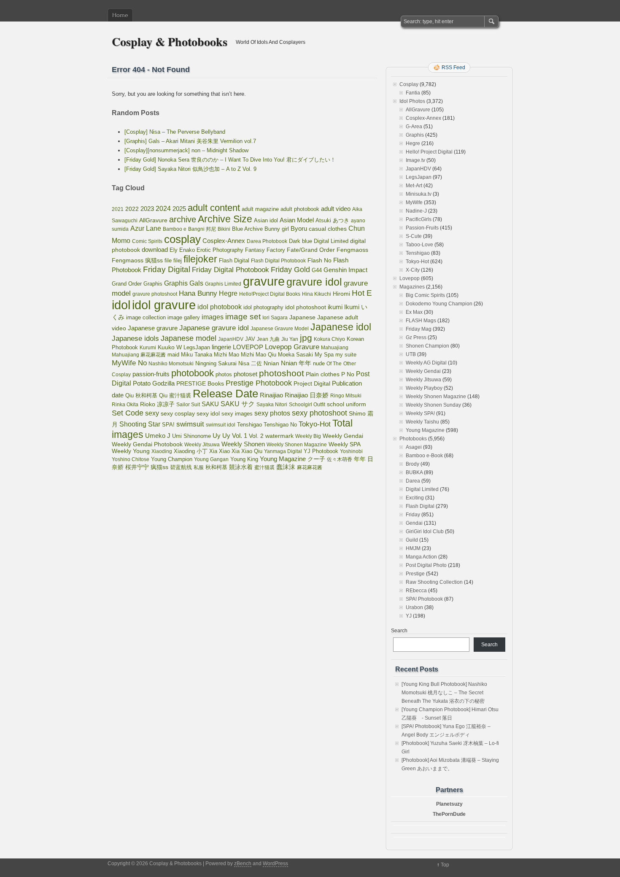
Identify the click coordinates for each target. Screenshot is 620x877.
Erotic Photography (220, 250)
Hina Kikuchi (316, 294)
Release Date (225, 393)
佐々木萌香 (339, 459)
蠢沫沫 (285, 467)
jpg (306, 338)
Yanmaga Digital (283, 451)
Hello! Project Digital (429, 152)
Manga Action (421, 557)
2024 (163, 208)
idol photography (263, 307)
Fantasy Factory (265, 250)
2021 (118, 209)
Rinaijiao (271, 395)
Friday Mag (418, 329)
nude (319, 364)
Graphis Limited (223, 284)
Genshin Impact (345, 269)
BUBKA (414, 472)
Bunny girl (276, 229)
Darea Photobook (267, 241)
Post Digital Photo (426, 565)
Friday (413, 515)
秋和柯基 (216, 467)
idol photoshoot (305, 307)
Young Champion (171, 459)
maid (173, 354)
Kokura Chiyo (329, 339)
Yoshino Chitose (130, 459)
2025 (179, 208)
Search (399, 631)
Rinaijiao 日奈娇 (307, 395)
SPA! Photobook (424, 599)
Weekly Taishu (422, 422)
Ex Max (414, 312)
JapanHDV (230, 339)
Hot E (362, 293)
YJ (409, 616)
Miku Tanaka (196, 354)
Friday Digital (166, 269)
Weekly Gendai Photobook (147, 444)
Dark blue (300, 241)
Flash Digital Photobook (278, 261)
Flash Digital (234, 260)
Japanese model (188, 338)
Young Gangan (211, 459)
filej (177, 260)
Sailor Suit (188, 404)
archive (182, 219)
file (168, 260)
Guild (412, 540)
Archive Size (225, 218)
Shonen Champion (427, 346)
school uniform (346, 404)
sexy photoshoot (319, 413)
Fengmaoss (352, 250)
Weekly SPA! (420, 413)
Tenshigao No (280, 424)
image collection (146, 318)
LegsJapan (196, 347)
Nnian (271, 363)
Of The (334, 364)
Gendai (414, 523)
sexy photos (272, 413)
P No (347, 374)
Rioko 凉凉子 (157, 404)
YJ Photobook (321, 451)
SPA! (168, 425)
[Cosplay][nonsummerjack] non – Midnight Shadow (186, 150)
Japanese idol (340, 326)
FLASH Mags (421, 321)
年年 (360, 459)
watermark (279, 435)
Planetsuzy (449, 804)
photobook (192, 373)
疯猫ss (159, 467)
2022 (132, 208)
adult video (335, 208)
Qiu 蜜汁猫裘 (175, 395)
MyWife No (129, 363)
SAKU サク (238, 403)
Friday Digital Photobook (230, 269)
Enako (187, 250)
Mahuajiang (334, 348)
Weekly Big (308, 436)
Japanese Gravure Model (280, 329)
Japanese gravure (153, 328)
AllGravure (153, 220)
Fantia (413, 93)
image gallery (183, 317)
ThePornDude (449, 814)
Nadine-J (416, 211)
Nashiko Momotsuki (171, 364)
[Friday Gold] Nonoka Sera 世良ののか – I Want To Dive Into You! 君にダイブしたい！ (230, 160)
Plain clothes (323, 374)
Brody (412, 464)
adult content (214, 207)
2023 (147, 208)
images (213, 317)
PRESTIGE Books (200, 383)
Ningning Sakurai (216, 363)
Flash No (319, 260)
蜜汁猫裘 (264, 467)
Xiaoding (161, 451)
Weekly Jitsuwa (202, 445)
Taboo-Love (419, 245)
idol (121, 305)
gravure (264, 281)
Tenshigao (249, 424)
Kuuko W (170, 347)
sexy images (237, 414)
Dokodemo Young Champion (439, 304)
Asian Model (297, 220)
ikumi (335, 307)
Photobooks (413, 439)
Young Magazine (283, 458)
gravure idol (314, 282)
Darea (413, 481)
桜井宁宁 (137, 467)
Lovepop (409, 278)
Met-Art (414, 186)
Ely (174, 250)
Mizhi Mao (226, 354)
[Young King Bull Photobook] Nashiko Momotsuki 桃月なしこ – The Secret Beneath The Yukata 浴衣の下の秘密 (444, 692)
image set (243, 316)
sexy (152, 413)
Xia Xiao (219, 451)
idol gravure (164, 305)
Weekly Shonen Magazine (297, 445)
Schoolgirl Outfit (307, 404)
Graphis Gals (183, 283)
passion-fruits (151, 374)
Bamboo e (174, 229)
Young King (244, 459)
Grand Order (127, 284)
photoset (245, 374)
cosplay (182, 239)
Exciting (415, 498)
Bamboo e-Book (424, 456)
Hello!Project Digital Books (269, 294)
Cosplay (408, 84)
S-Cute (414, 236)
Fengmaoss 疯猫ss (137, 260)
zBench (242, 863)
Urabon (414, 607)
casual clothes (328, 228)
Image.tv (415, 160)
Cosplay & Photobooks (169, 41)
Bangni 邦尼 (202, 229)
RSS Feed (453, 67)
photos (224, 374)
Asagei (414, 447)
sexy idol (208, 413)
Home (120, 15)
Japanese (302, 317)
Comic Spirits (147, 241)
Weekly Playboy (424, 388)
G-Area (414, 127)
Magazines (412, 287)
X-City (413, 270)
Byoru (299, 228)
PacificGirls (418, 219)
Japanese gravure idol (214, 328)
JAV (250, 339)
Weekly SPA (345, 444)
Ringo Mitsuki (345, 396)
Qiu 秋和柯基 (141, 395)
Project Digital (312, 383)
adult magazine (260, 209)
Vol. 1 (239, 435)
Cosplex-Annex (223, 240)
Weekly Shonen (243, 444)
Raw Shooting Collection (434, 582)
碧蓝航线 (181, 467)
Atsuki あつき (332, 220)
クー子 (316, 459)
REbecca (416, 591)
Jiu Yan (289, 339)
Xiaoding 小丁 (191, 451)
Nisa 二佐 (250, 363)
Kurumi (148, 348)
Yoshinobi (351, 451)
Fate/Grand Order (311, 249)
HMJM (413, 548)
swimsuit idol (220, 425)
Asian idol (266, 221)
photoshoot (281, 373)
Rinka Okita (125, 404)
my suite (345, 354)
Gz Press (416, 337)
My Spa (324, 355)
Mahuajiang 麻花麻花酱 (139, 355)
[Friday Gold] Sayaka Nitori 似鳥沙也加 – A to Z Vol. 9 (190, 169)
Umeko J (157, 435)
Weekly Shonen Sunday (433, 405)
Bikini (224, 229)
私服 (199, 467)
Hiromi (341, 294)
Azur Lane (145, 228)
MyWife (414, 202)
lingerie (221, 347)
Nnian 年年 (296, 363)
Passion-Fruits (422, 228)
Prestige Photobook (259, 383)
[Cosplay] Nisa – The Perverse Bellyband (174, 132)
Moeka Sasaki (295, 354)
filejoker (200, 259)
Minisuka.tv (418, 194)
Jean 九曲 (268, 339)
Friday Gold (290, 269)
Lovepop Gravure (292, 347)
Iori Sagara (275, 318)
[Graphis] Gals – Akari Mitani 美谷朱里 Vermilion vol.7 (190, 141)
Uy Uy (221, 435)
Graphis (152, 284)
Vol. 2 (256, 435)
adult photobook (299, 209)
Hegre (228, 293)
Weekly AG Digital (426, 363)
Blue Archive (247, 229)
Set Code (127, 413)
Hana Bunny (198, 293)
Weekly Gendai (343, 435)
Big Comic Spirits (425, 295)
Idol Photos (412, 101)
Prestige (415, 574)
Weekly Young (131, 451)
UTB (411, 354)
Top (445, 865)
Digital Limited (331, 241)
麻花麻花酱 (309, 467)
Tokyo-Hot (315, 424)
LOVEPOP (248, 347)
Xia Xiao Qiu (247, 451)
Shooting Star (139, 424)
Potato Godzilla (154, 383)
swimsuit (190, 424)
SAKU (210, 404)
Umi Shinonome (191, 436)
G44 (317, 270)
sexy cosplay (178, 413)
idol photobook (219, 306)
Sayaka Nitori (271, 404)
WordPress (275, 863)
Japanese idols (135, 339)
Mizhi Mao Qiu (258, 354)
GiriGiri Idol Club (425, 531)
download (155, 249)
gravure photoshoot (154, 294)
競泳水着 (241, 467)
